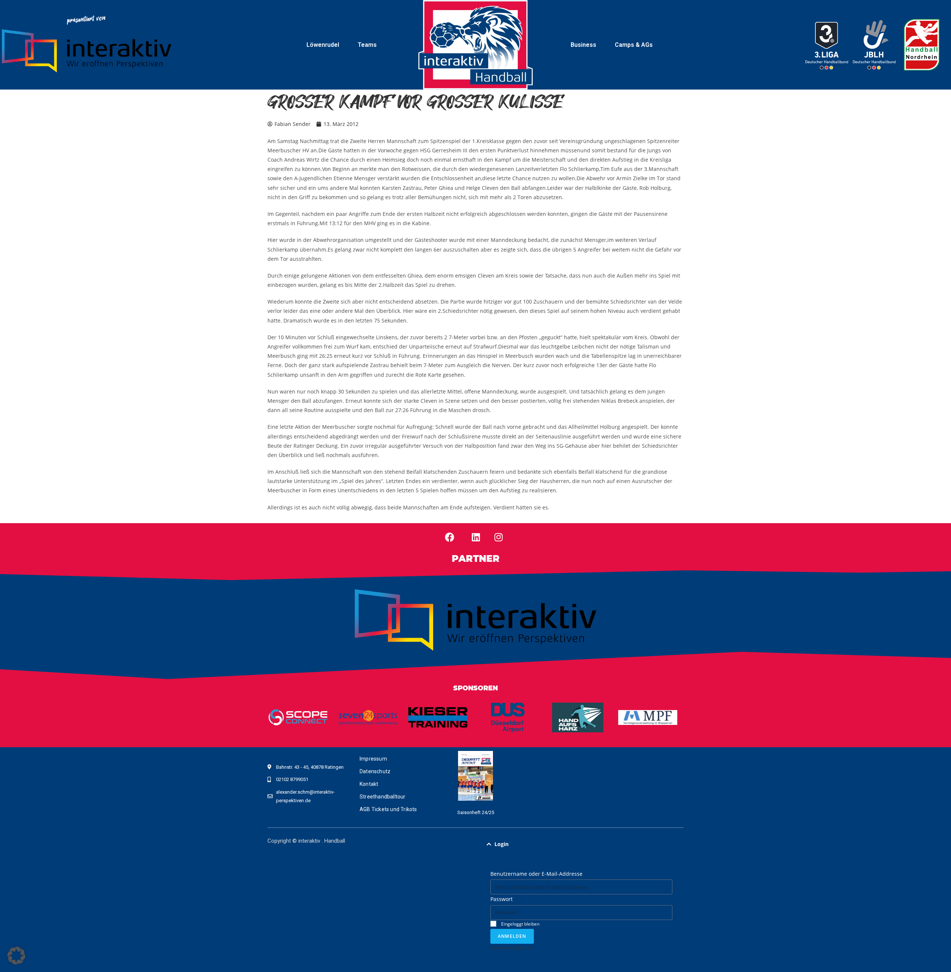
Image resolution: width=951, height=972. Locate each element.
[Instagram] (498, 537)
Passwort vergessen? (512, 947)
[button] (581, 844)
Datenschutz (375, 771)
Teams (367, 44)
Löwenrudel (322, 44)
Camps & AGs (634, 44)
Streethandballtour (383, 797)
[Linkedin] (476, 537)
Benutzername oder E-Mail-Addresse (536, 873)
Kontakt (369, 784)
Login (501, 844)
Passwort (501, 899)
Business (583, 44)
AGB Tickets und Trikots (388, 809)
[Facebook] (450, 537)
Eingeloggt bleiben (519, 924)
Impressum (373, 759)
